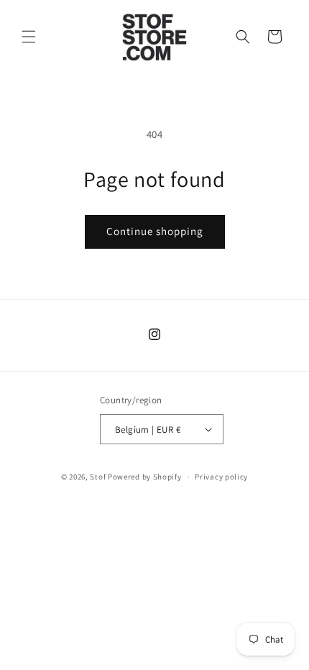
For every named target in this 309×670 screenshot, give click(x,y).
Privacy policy (221, 477)
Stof (98, 477)
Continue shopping (154, 231)
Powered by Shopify (145, 477)
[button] (29, 36)
